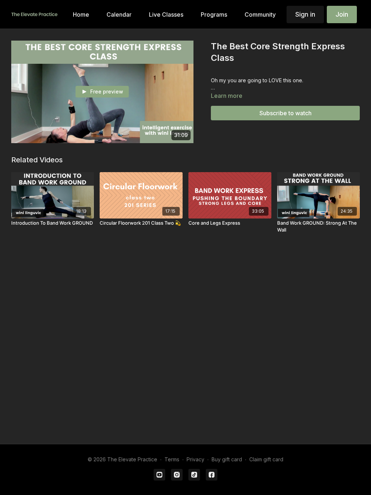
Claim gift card (266, 459)
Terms (171, 459)
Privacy (195, 459)
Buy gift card (227, 459)
